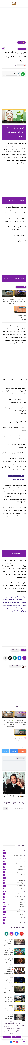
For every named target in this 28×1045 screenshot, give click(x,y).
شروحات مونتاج (14, 896)
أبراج (14, 850)
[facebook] (17, 934)
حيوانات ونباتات (14, 883)
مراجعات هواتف (14, 920)
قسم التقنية (14, 911)
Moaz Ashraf (20, 65)
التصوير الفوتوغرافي (14, 855)
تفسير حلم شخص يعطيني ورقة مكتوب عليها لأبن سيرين (8, 943)
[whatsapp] (6, 934)
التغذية (14, 858)
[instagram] (11, 934)
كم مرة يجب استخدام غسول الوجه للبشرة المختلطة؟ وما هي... (8, 301)
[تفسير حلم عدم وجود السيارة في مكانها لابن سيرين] (19, 998)
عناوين (14, 902)
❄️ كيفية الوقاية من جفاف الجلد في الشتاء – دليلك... (20, 722)
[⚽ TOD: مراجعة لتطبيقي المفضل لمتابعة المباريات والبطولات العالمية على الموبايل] (19, 951)
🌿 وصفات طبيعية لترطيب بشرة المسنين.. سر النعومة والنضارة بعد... (8, 723)
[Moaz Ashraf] (14, 3)
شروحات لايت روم (14, 894)
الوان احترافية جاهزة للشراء (14, 872)
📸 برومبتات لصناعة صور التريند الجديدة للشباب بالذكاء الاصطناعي (8, 1009)
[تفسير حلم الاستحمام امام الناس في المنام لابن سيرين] (19, 1017)
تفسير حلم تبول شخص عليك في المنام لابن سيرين (8, 990)
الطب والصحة (14, 864)
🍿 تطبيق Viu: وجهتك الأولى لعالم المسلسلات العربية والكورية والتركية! (8, 972)
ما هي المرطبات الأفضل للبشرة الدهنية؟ (22, 317)
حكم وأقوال (14, 880)
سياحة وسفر (14, 885)
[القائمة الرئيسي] (25, 3)
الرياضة (14, 861)
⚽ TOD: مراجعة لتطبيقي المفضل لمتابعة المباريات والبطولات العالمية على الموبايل (8, 953)
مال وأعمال (14, 917)
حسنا (16, 1037)
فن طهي (14, 909)
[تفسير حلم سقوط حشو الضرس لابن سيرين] (19, 961)
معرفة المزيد (7, 1037)
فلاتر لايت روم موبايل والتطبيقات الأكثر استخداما (14, 905)
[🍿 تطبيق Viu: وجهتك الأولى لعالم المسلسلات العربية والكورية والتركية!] (19, 970)
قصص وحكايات (14, 914)
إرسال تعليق (20, 758)
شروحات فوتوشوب (14, 891)
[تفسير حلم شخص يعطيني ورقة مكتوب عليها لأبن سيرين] (19, 942)
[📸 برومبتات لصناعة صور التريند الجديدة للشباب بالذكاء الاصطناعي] (19, 1008)
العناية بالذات (22, 48)
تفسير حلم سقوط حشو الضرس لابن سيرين (8, 962)
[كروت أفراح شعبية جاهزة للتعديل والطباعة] (19, 980)
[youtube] (22, 934)
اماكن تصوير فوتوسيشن (14, 875)
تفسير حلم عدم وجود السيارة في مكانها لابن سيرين (8, 999)
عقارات (14, 899)
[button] (19, 658)
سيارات (14, 888)
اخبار (14, 853)
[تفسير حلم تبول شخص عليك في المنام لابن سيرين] (19, 989)
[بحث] (3, 3)
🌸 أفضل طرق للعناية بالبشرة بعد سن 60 (20, 739)
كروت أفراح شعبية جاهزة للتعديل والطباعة (8, 981)
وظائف (14, 922)
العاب (14, 866)
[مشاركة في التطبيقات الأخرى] (5, 658)
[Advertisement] (14, 24)
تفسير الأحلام (14, 877)
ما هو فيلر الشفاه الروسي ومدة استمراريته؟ (9, 42)
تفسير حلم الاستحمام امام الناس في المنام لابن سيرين (9, 1019)
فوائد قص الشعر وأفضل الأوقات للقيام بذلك (20, 301)
